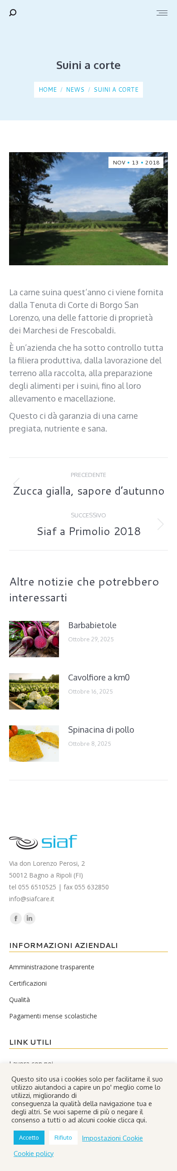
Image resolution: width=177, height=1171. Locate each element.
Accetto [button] (29, 1137)
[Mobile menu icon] (162, 13)
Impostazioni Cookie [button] (112, 1138)
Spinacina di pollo (101, 729)
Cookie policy (34, 1153)
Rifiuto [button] (63, 1137)
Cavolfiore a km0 (99, 677)
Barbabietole (92, 625)
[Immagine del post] (34, 639)
